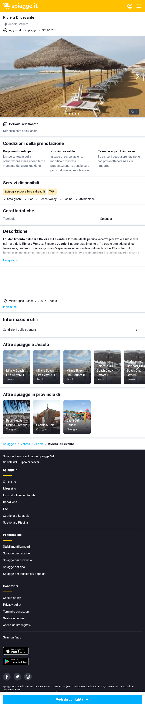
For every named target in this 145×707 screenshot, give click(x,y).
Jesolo (39, 444)
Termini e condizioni (16, 611)
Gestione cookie (14, 618)
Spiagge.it (9, 444)
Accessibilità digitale (17, 625)
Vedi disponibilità (69, 699)
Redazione (10, 502)
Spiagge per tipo (14, 567)
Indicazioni (10, 307)
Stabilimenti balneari (16, 546)
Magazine (9, 488)
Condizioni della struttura (19, 329)
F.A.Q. (6, 509)
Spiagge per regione (16, 553)
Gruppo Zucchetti (28, 462)
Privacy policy (12, 604)
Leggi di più (11, 260)
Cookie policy (12, 598)
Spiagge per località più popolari (24, 574)
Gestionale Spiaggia (16, 516)
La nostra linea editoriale (19, 495)
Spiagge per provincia (17, 560)
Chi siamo (9, 481)
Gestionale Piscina (15, 522)
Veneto (25, 444)
